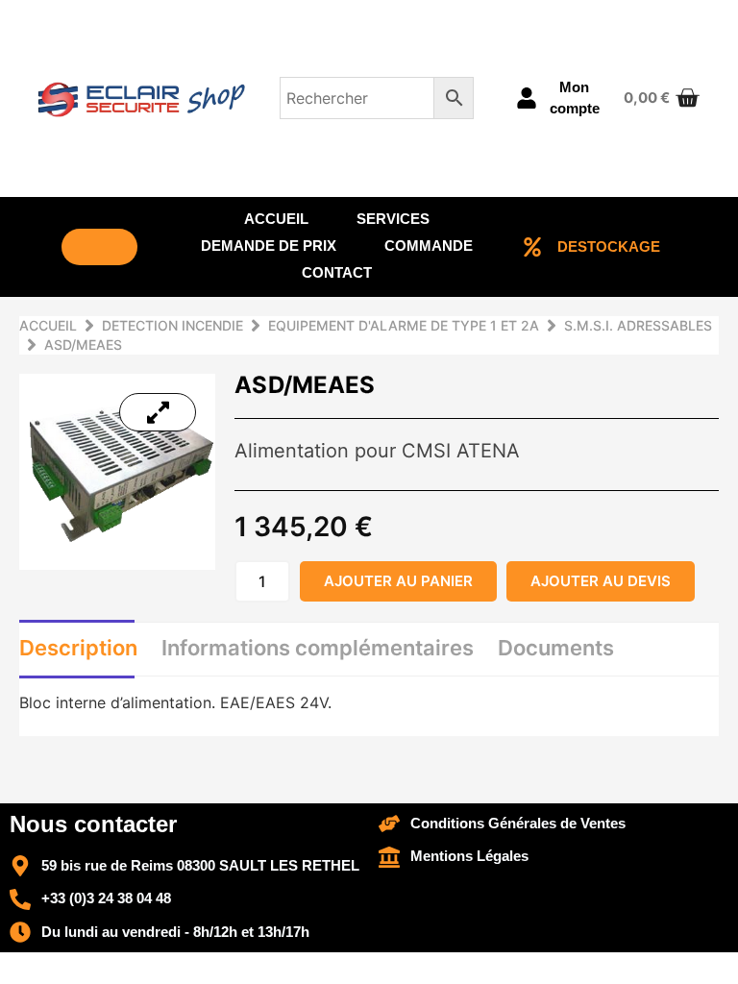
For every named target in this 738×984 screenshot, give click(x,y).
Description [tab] (78, 647)
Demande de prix (268, 245)
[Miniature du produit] (157, 412)
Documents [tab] (556, 647)
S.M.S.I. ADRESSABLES (638, 325)
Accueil (276, 218)
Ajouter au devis (600, 581)
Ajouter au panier (398, 581)
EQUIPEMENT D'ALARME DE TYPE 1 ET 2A (403, 325)
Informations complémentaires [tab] (317, 647)
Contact (337, 272)
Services (393, 218)
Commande (428, 245)
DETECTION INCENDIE (172, 325)
